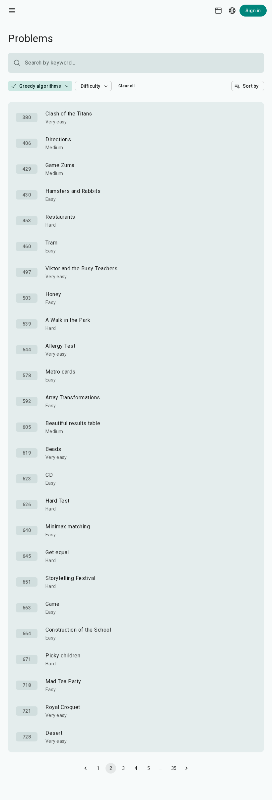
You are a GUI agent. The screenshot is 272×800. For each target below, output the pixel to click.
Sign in (253, 10)
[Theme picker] (218, 10)
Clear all (126, 86)
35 (174, 768)
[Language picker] (232, 10)
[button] (40, 86)
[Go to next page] (186, 768)
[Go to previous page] (85, 768)
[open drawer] (12, 10)
